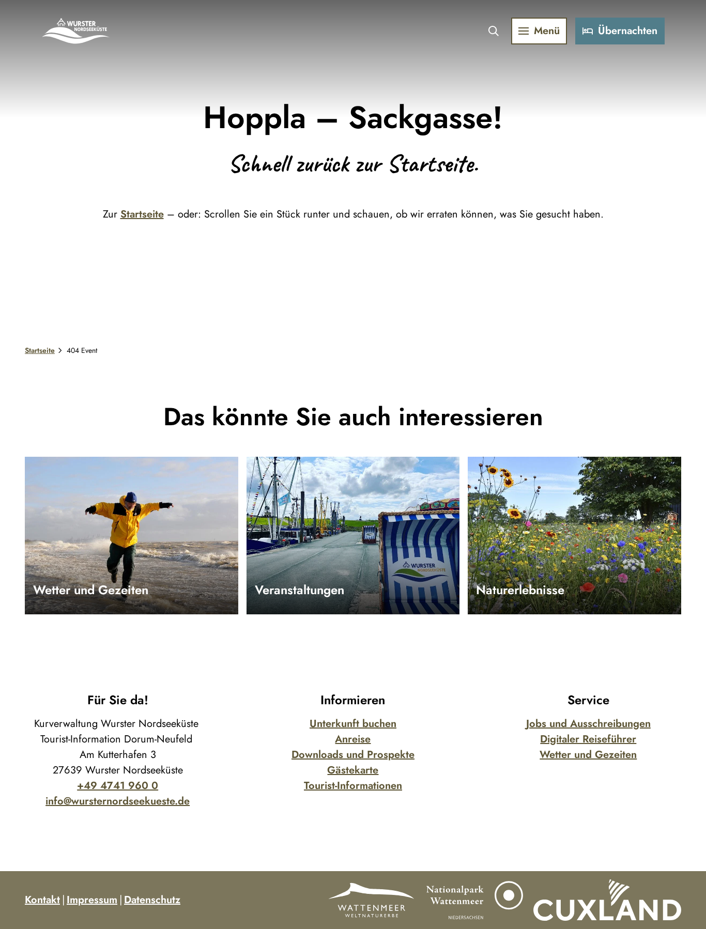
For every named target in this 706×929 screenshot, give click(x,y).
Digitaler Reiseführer (588, 739)
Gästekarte (352, 770)
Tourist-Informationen (353, 785)
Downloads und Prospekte (353, 754)
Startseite (142, 214)
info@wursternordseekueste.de (117, 801)
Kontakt (42, 899)
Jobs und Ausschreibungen (588, 723)
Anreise (353, 739)
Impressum (92, 899)
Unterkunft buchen (353, 723)
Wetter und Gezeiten (588, 754)
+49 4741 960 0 (117, 785)
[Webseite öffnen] (371, 900)
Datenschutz (152, 899)
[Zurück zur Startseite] (76, 31)
